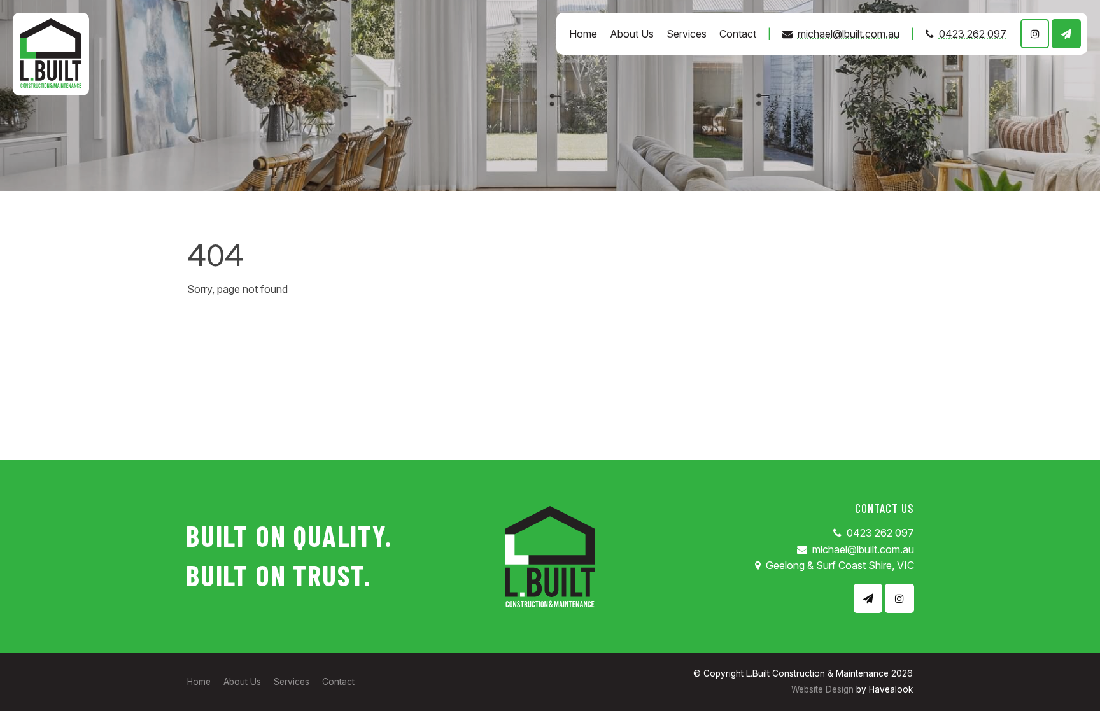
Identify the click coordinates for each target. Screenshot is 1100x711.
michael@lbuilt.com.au (848, 33)
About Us (632, 33)
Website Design (822, 689)
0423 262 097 (972, 33)
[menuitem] (199, 682)
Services (686, 33)
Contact (737, 33)
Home (583, 33)
